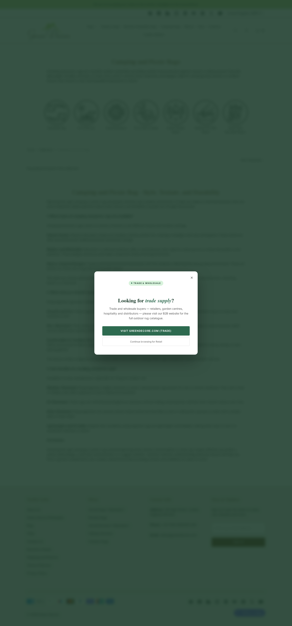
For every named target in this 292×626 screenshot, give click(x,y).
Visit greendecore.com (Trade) (146, 330)
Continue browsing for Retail (146, 341)
